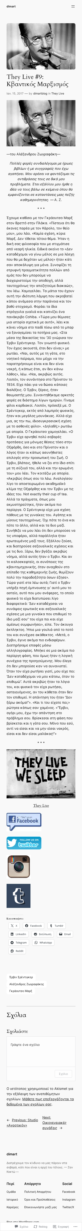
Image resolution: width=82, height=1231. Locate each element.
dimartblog (40, 93)
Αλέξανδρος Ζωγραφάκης (26, 984)
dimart (11, 6)
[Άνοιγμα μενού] (73, 6)
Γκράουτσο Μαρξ (20, 991)
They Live (57, 93)
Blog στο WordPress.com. (23, 1222)
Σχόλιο (63, 1073)
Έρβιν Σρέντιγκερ (21, 977)
